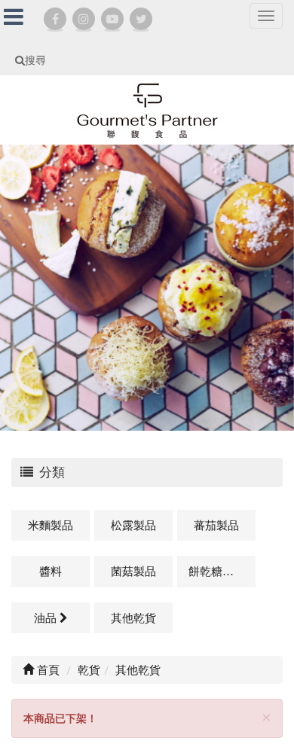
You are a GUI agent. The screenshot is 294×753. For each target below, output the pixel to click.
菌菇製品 (133, 570)
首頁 (47, 669)
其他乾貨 (133, 617)
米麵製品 (50, 524)
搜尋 (35, 60)
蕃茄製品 (216, 524)
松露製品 (133, 524)
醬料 (50, 570)
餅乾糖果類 (216, 570)
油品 (47, 617)
